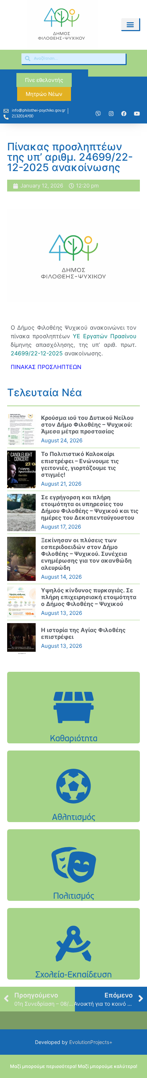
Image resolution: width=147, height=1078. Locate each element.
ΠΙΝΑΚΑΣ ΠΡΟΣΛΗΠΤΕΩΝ (46, 366)
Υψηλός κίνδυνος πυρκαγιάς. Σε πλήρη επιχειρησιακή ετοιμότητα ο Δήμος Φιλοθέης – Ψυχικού (88, 597)
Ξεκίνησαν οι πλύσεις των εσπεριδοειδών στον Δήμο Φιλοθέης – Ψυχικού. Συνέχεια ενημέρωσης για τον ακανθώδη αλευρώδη (86, 553)
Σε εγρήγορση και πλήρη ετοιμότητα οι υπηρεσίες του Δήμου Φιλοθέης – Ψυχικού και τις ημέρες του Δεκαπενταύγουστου (89, 507)
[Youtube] (137, 113)
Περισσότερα (73, 726)
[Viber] (98, 113)
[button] (130, 24)
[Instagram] (111, 113)
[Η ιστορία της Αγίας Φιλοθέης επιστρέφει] (21, 638)
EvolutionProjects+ (90, 1042)
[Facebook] (124, 113)
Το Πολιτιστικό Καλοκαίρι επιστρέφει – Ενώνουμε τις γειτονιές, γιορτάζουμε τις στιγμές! (80, 464)
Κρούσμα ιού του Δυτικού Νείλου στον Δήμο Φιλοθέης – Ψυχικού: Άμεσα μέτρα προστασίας (87, 424)
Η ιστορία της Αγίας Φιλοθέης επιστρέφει (83, 633)
